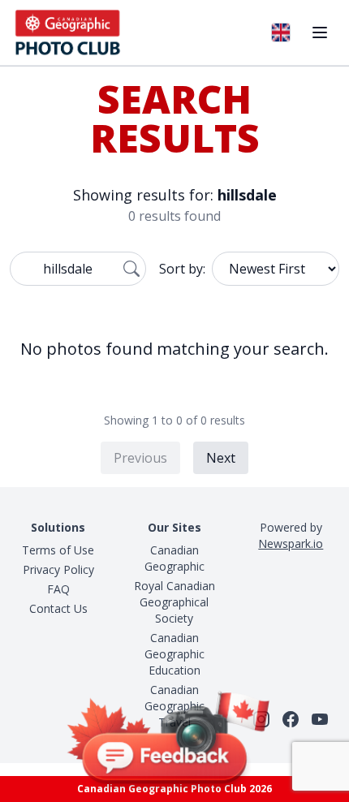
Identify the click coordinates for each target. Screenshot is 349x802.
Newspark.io (290, 543)
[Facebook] (290, 719)
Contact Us (58, 608)
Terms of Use (58, 550)
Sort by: (182, 269)
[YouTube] (320, 719)
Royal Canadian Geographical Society (174, 602)
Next (220, 458)
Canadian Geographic (174, 558)
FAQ (58, 589)
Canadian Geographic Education (174, 654)
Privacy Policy (58, 569)
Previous (140, 458)
